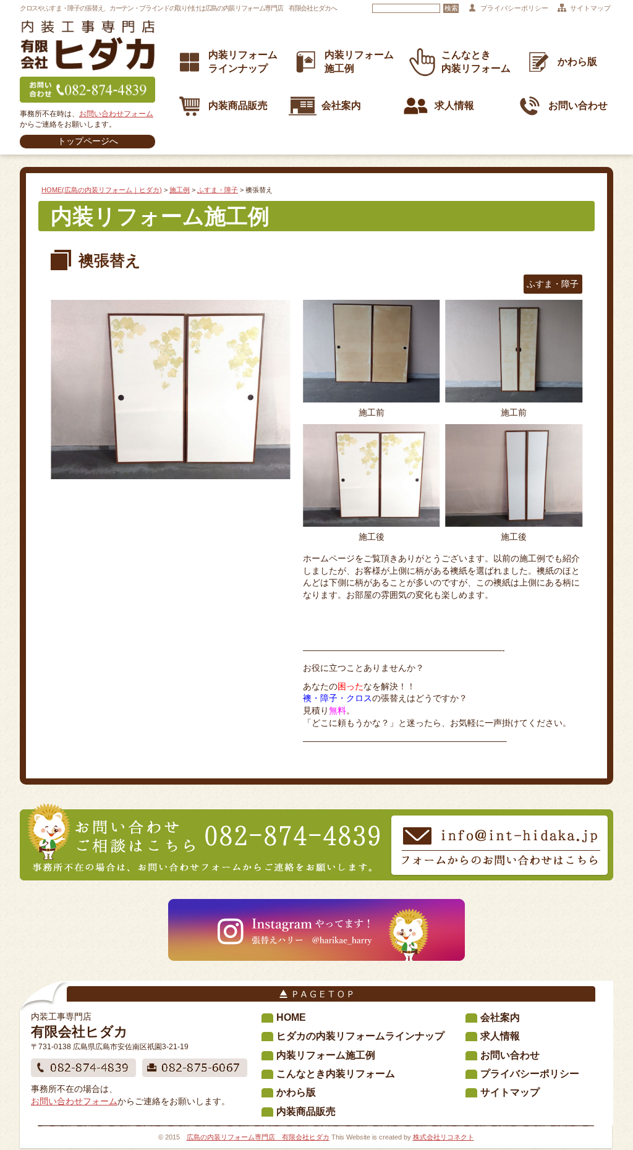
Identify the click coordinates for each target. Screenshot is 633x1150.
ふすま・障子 (217, 190)
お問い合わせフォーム (116, 113)
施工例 (179, 190)
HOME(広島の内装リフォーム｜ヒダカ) (101, 190)
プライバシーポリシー (514, 8)
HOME (291, 1017)
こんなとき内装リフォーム (335, 1073)
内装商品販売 (238, 105)
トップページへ (87, 141)
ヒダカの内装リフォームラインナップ (360, 1036)
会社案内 (341, 105)
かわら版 (577, 61)
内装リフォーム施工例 (325, 1055)
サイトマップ (590, 8)
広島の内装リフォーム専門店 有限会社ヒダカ (258, 1137)
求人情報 (454, 105)
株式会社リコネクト (443, 1137)
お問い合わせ (578, 105)
